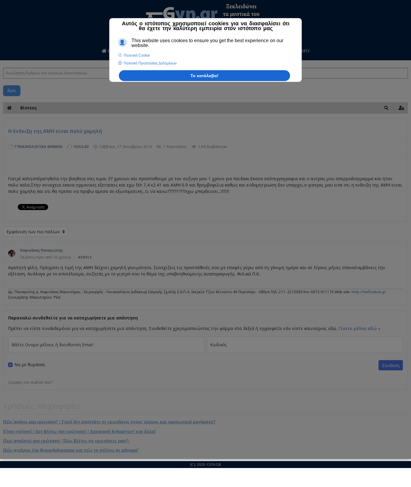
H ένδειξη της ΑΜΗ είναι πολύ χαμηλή (55, 131)
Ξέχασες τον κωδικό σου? (30, 382)
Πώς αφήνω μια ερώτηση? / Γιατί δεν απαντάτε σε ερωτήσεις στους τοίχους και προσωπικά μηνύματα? (109, 421)
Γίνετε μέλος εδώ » (359, 328)
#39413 (84, 257)
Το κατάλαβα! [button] (204, 75)
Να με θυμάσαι (29, 364)
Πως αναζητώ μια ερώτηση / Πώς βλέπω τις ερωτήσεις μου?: (66, 440)
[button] (386, 108)
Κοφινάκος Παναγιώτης (41, 250)
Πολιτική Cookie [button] (137, 55)
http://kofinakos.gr (368, 291)
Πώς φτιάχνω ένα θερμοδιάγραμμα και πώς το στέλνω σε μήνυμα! (70, 450)
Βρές (12, 90)
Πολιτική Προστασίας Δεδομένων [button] (150, 63)
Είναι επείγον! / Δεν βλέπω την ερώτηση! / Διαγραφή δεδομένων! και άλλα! (79, 431)
